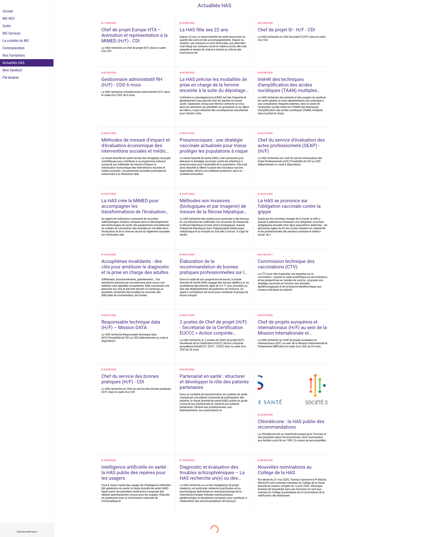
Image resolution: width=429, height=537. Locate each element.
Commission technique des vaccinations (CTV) (286, 264)
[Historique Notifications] (422, 5)
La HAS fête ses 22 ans (204, 30)
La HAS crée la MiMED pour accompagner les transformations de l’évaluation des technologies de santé (133, 206)
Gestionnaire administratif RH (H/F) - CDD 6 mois (131, 82)
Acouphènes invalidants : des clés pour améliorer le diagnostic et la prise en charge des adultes (135, 267)
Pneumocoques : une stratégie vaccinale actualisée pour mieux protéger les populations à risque (214, 145)
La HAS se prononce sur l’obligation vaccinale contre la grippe (289, 206)
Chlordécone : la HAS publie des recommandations (291, 424)
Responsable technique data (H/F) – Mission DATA (130, 324)
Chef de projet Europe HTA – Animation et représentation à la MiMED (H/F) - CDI (134, 35)
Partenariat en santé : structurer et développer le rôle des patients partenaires (214, 381)
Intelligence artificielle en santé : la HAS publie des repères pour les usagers (134, 472)
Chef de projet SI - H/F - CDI (286, 30)
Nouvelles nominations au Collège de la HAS (285, 469)
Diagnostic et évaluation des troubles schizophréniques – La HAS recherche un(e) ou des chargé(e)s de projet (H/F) (212, 472)
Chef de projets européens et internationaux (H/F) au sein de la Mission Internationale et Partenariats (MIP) (292, 327)
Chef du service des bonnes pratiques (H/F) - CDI (130, 379)
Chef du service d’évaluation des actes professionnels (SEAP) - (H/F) (291, 145)
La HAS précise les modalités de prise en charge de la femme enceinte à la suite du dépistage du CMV (213, 85)
